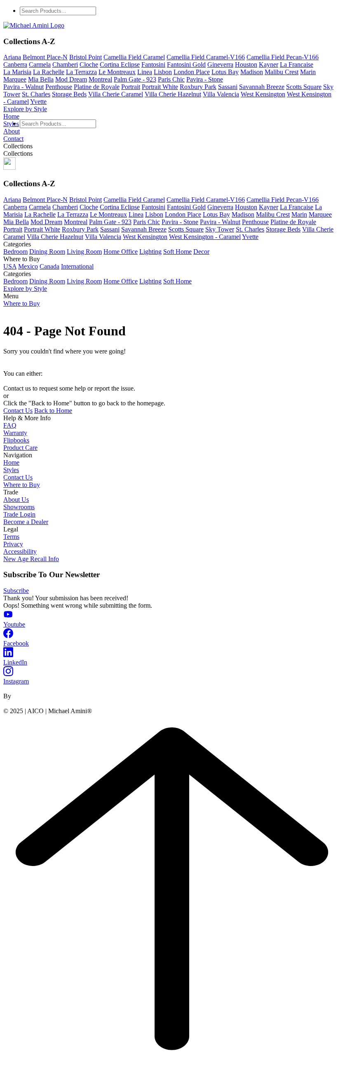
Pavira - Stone (204, 79)
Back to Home (53, 410)
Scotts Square (304, 86)
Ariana (12, 57)
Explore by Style (25, 108)
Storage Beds (69, 94)
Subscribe (16, 590)
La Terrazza (81, 71)
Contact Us (18, 410)
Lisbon (163, 71)
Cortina (110, 64)
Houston (246, 64)
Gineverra (220, 64)
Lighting (150, 251)
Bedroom (15, 251)
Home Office (120, 251)
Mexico (28, 266)
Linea (144, 71)
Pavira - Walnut (23, 86)
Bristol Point (85, 57)
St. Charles (36, 94)
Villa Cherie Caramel (115, 94)
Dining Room (47, 251)
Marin (308, 71)
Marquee (14, 79)
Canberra (15, 64)
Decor (201, 251)
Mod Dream (71, 79)
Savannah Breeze (261, 86)
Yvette (38, 101)
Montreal (100, 79)
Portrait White (160, 86)
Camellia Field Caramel (134, 57)
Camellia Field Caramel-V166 (206, 57)
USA (9, 266)
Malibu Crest (281, 71)
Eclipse (130, 64)
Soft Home (177, 251)
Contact (13, 138)
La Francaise (296, 64)
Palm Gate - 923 (135, 79)
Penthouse (58, 86)
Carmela (40, 64)
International (77, 266)
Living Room (84, 251)
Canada (49, 266)
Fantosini (153, 64)
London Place (192, 71)
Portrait (130, 86)
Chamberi (65, 64)
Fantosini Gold (186, 64)
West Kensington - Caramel (205, 236)
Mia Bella (41, 79)
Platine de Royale (97, 86)
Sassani (227, 86)
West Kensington (263, 94)
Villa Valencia (221, 94)
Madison (251, 71)
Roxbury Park (198, 86)
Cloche (89, 64)
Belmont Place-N (45, 57)
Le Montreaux (117, 71)
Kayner (268, 64)
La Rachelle (48, 71)
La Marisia (17, 71)
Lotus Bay (225, 71)
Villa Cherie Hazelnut (173, 94)
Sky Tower (219, 229)
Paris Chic (171, 79)
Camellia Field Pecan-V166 (282, 57)
